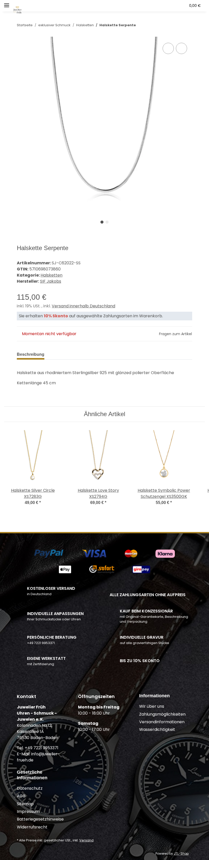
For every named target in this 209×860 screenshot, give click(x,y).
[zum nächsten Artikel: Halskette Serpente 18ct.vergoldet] (186, 25)
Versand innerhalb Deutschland (83, 306)
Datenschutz (30, 788)
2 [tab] (107, 222)
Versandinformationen (162, 722)
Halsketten (51, 275)
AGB (21, 796)
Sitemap (25, 804)
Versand (86, 840)
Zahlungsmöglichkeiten (162, 714)
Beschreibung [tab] (30, 354)
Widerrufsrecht (32, 827)
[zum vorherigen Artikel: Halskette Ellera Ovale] (175, 25)
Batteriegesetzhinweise (40, 819)
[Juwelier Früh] (17, 7)
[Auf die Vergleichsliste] (168, 48)
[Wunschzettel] (172, 6)
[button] (150, 6)
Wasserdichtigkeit (157, 729)
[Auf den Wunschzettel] (181, 48)
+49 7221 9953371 (41, 643)
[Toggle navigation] (6, 3)
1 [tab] (101, 222)
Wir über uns (151, 706)
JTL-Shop (181, 853)
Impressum (28, 811)
